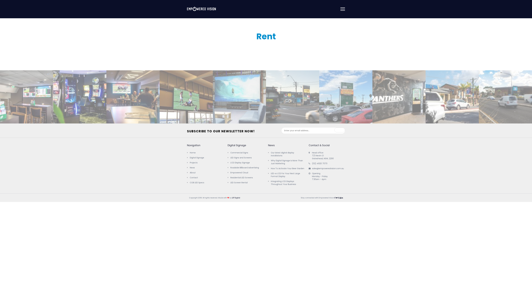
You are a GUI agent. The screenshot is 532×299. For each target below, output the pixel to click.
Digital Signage (197, 157)
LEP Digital (236, 198)
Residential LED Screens (241, 177)
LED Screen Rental (239, 182)
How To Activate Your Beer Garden (287, 168)
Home (193, 152)
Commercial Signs (239, 152)
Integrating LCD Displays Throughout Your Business (283, 183)
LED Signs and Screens (241, 157)
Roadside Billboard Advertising (244, 167)
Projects (194, 162)
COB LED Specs (197, 182)
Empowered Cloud (239, 172)
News (192, 167)
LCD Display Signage (240, 162)
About (193, 172)
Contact (194, 177)
